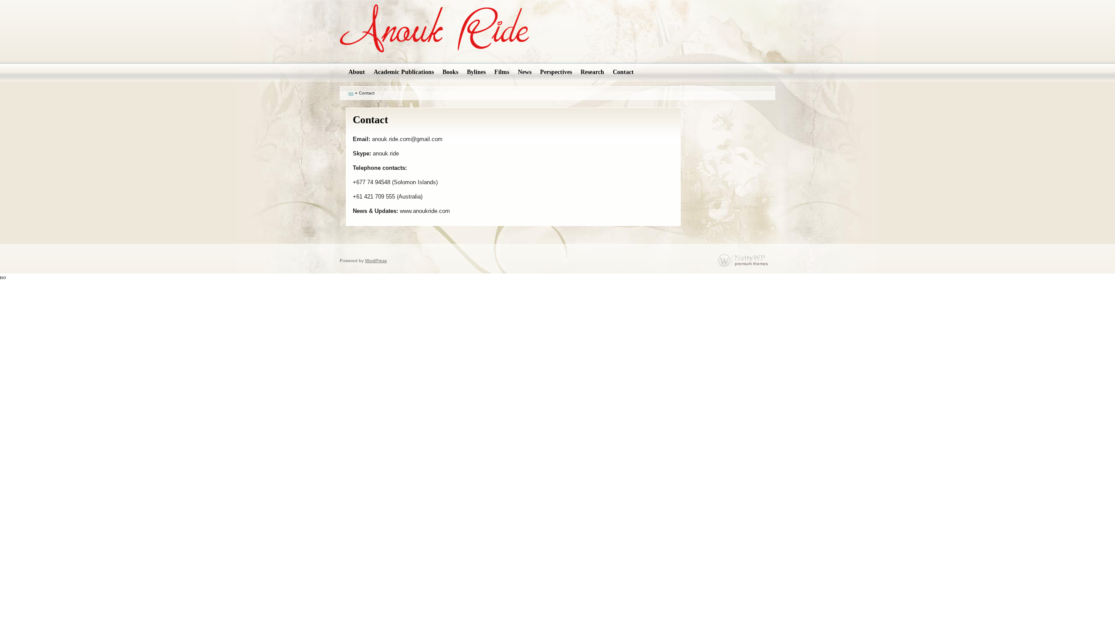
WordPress (376, 260)
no (351, 93)
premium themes (751, 263)
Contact (370, 119)
